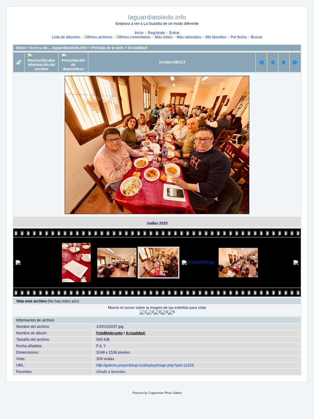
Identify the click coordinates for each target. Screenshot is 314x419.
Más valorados (189, 37)
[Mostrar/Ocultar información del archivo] (41, 62)
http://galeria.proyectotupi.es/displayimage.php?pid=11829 (145, 365)
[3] (157, 312)
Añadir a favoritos (110, 372)
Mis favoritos (215, 37)
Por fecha (239, 37)
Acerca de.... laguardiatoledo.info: (58, 48)
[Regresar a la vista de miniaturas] (18, 62)
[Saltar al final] (295, 62)
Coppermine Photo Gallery (165, 392)
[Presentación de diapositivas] (73, 62)
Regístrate (156, 33)
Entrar (174, 33)
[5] (171, 312)
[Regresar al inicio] (261, 62)
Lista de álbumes (66, 37)
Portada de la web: (108, 48)
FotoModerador (109, 333)
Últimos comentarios (134, 37)
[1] (143, 312)
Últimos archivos (98, 37)
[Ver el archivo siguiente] (283, 62)
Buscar (256, 37)
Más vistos (163, 37)
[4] (164, 312)
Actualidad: (138, 48)
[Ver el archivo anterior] (272, 62)
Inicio (139, 33)
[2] (150, 312)
